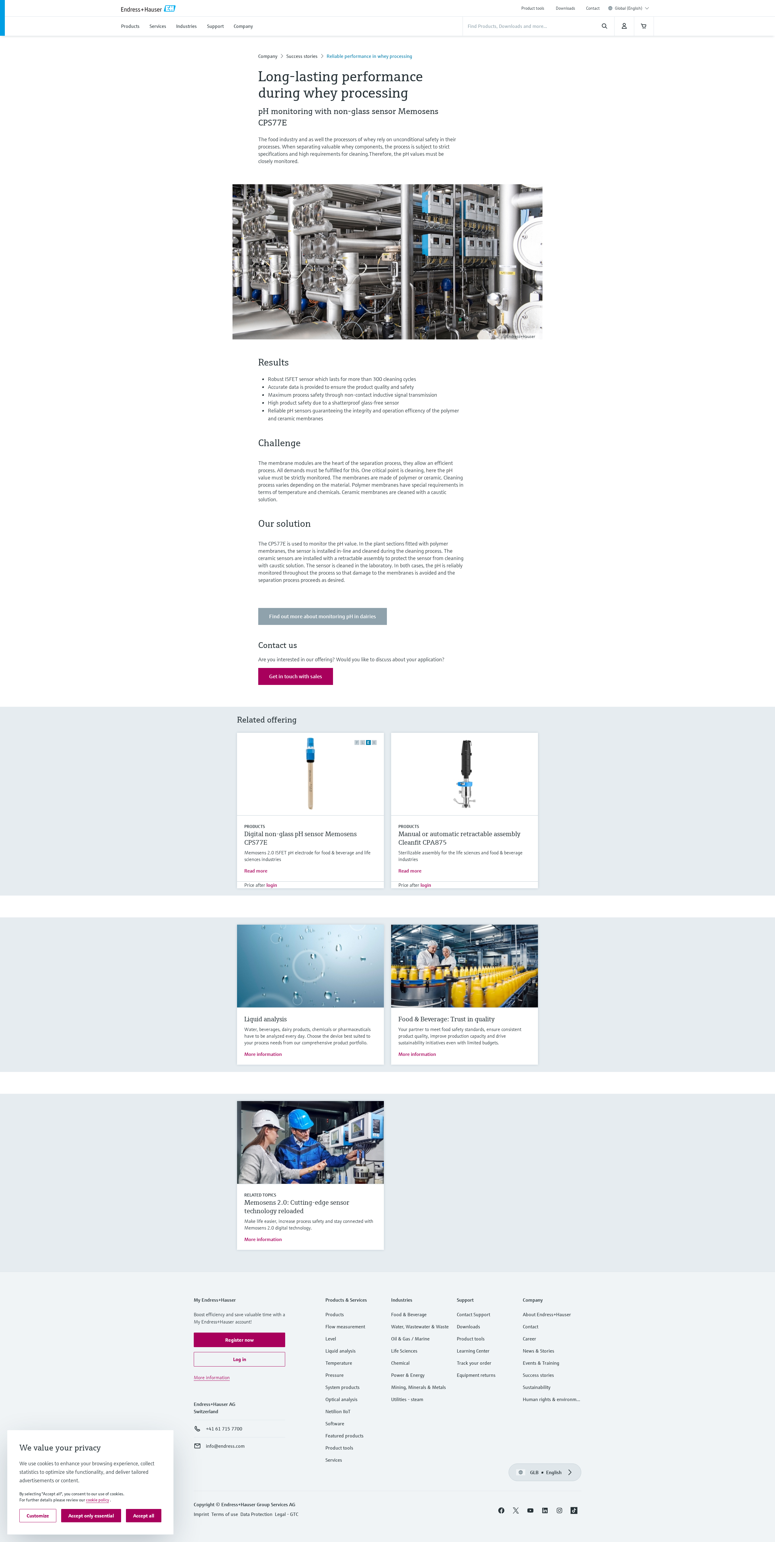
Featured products (344, 1436)
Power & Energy (407, 1375)
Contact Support (473, 1314)
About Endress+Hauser (547, 1314)
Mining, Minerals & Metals (418, 1387)
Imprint (201, 1514)
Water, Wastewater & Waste (420, 1326)
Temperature (338, 1363)
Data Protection (256, 1514)
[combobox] (631, 8)
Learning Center (473, 1351)
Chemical (400, 1363)
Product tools (532, 8)
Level (330, 1339)
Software (334, 1423)
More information (263, 1054)
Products (254, 826)
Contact (593, 8)
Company (267, 56)
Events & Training (541, 1363)
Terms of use (224, 1514)
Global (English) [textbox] (628, 8)
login (271, 885)
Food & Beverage (409, 1314)
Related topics (260, 1195)
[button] (239, 1340)
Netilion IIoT (338, 1411)
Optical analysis (341, 1399)
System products (342, 1387)
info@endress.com (225, 1446)
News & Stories (538, 1351)
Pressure (334, 1375)
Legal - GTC (286, 1514)
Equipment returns (476, 1375)
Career (529, 1339)
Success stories (302, 56)
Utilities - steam (407, 1399)
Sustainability (536, 1387)
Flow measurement (345, 1326)
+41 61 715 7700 (224, 1429)
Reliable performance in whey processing (369, 56)
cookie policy (97, 1500)
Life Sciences (404, 1351)
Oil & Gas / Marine (410, 1339)
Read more (255, 871)
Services (333, 1460)
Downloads (565, 8)
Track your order (474, 1363)
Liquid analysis (340, 1351)
